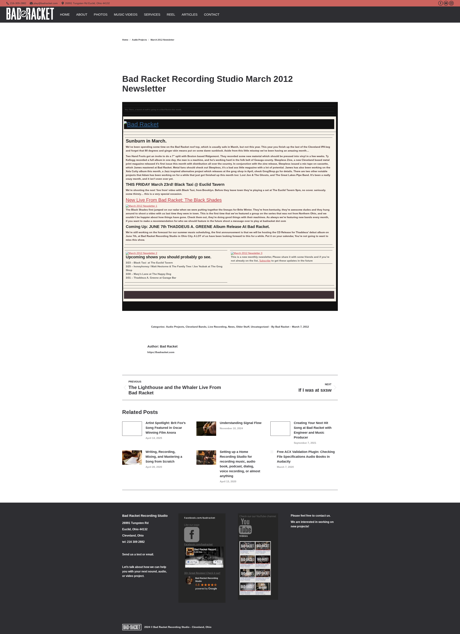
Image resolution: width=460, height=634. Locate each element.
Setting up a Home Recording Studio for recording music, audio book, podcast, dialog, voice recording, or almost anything (240, 464)
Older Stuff (242, 326)
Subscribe (265, 260)
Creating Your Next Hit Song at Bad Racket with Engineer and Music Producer (313, 430)
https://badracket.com (160, 352)
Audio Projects (175, 326)
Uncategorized (260, 326)
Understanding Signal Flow (240, 423)
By (280, 326)
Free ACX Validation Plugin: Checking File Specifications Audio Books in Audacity (306, 456)
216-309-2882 (18, 3)
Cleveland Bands (196, 326)
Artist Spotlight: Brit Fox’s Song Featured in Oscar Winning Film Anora (166, 427)
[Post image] (132, 428)
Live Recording (217, 326)
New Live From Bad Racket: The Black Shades (174, 200)
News (231, 326)
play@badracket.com (46, 3)
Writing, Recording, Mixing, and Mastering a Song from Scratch (164, 456)
